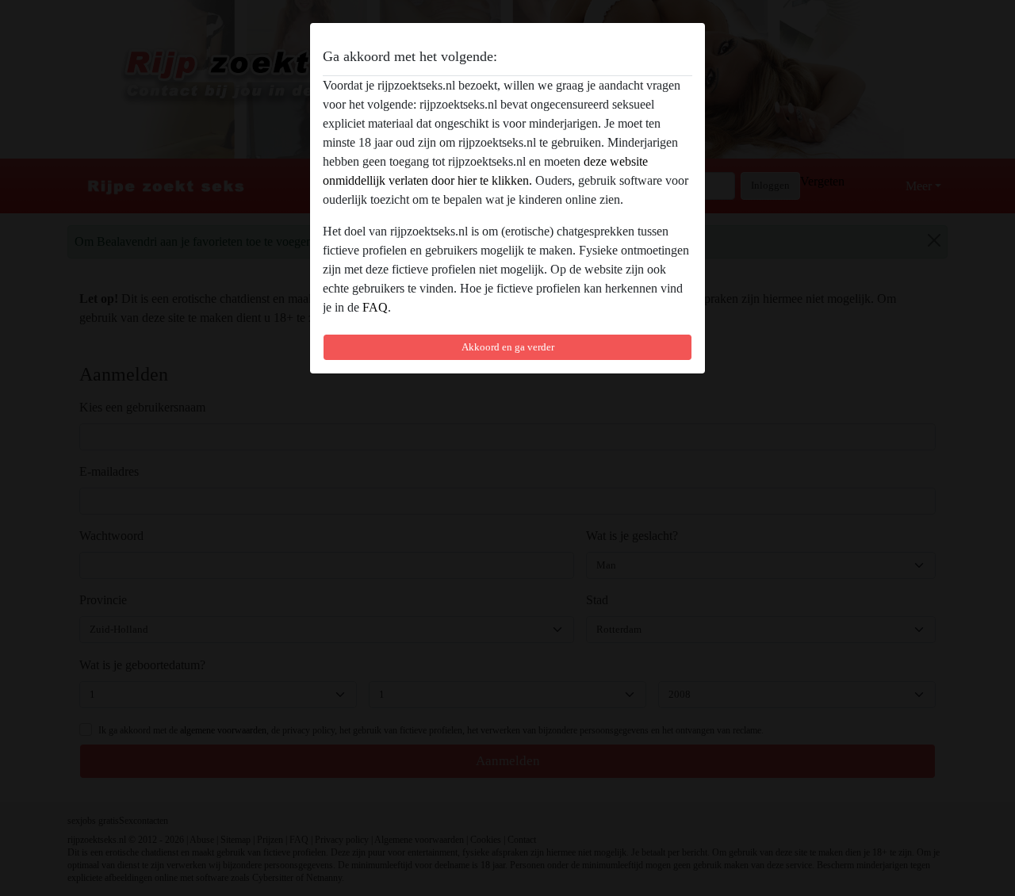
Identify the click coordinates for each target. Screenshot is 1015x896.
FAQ (375, 307)
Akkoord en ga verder (508, 347)
